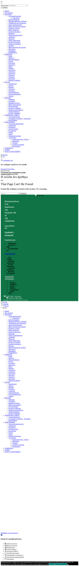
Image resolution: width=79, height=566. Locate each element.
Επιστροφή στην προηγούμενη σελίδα (13, 172)
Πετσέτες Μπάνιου (14, 113)
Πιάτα (10, 56)
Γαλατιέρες (11, 72)
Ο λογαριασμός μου (12, 249)
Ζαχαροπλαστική (13, 92)
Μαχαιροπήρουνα (13, 59)
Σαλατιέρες (11, 65)
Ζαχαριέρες (12, 70)
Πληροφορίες (10, 254)
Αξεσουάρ (11, 101)
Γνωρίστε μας (10, 240)
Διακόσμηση (14, 289)
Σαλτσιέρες (11, 73)
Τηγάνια (10, 96)
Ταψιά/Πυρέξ (12, 84)
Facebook (9, 232)
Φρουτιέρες (12, 49)
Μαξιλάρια (15, 141)
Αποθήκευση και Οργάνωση (17, 23)
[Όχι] (68, 564)
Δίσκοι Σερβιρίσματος (15, 25)
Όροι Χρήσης (9, 258)
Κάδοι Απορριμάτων (14, 105)
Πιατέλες (11, 58)
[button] (1, 535)
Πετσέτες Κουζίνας (14, 42)
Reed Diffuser (12, 120)
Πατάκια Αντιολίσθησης (15, 110)
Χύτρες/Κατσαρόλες (14, 94)
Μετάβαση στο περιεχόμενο (9, 533)
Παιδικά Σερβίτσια (14, 80)
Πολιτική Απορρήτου (10, 262)
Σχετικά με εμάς (11, 246)
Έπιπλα (10, 132)
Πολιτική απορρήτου (60, 564)
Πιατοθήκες (12, 51)
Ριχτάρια (15, 143)
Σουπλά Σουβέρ (13, 129)
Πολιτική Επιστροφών (11, 272)
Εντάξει (51, 564)
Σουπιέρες (11, 75)
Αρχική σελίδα (6, 174)
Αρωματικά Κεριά (14, 117)
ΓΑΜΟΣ (7, 150)
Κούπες (10, 61)
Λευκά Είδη (12, 137)
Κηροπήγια (11, 127)
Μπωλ (10, 66)
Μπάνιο (12, 288)
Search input (4, 5)
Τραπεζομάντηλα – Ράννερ (20, 139)
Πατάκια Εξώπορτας (14, 136)
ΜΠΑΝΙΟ (8, 98)
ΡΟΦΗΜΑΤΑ (12, 52)
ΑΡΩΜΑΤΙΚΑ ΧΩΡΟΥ (12, 115)
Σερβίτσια (13, 284)
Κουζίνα (12, 282)
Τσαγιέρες (11, 77)
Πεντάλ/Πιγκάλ (13, 106)
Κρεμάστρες (12, 131)
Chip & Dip (16, 18)
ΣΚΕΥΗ (7, 82)
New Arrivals (9, 13)
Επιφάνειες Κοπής (14, 28)
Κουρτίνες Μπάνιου (14, 108)
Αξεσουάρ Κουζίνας (14, 16)
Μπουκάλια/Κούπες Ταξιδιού (17, 21)
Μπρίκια (11, 87)
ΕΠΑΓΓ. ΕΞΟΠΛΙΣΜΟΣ (12, 151)
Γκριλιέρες (11, 91)
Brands (7, 11)
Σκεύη (12, 286)
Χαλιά (10, 134)
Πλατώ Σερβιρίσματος (15, 35)
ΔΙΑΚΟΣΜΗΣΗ (10, 122)
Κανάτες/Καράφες (13, 19)
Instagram (9, 235)
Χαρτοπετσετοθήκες (14, 44)
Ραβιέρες (11, 68)
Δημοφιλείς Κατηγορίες (9, 278)
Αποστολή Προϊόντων (11, 269)
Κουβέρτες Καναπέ (18, 144)
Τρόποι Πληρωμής (10, 265)
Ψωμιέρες (11, 39)
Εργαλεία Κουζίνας (14, 32)
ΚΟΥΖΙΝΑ (8, 14)
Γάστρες (11, 85)
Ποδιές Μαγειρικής (14, 40)
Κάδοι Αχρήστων (13, 30)
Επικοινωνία (12, 243)
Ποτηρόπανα (16, 146)
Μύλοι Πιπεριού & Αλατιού (17, 26)
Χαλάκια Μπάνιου (14, 111)
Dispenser (11, 33)
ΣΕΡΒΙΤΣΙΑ (8, 54)
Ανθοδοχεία (12, 125)
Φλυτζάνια (11, 63)
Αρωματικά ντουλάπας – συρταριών (19, 118)
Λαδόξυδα (11, 37)
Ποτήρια (11, 45)
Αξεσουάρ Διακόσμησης (16, 124)
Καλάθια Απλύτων (14, 103)
